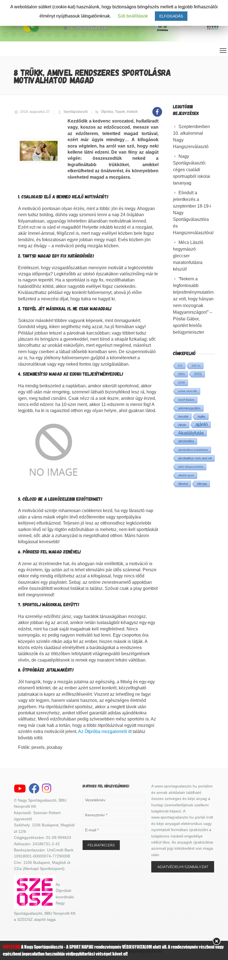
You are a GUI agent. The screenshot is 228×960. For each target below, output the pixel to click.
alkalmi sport (186, 475)
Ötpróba (107, 112)
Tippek (120, 112)
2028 (181, 382)
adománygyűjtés (189, 408)
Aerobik (183, 416)
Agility (201, 416)
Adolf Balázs (186, 399)
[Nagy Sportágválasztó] (65, 31)
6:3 (180, 365)
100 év (196, 365)
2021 (181, 374)
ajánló (201, 424)
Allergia (202, 483)
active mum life (187, 391)
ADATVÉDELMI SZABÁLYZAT (182, 866)
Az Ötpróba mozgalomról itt (105, 731)
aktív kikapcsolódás (190, 466)
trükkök (132, 112)
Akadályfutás (191, 432)
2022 (198, 374)
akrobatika (186, 441)
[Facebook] (157, 109)
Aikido (182, 425)
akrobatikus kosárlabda (193, 449)
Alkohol (183, 483)
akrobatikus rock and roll (195, 458)
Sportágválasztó (75, 112)
